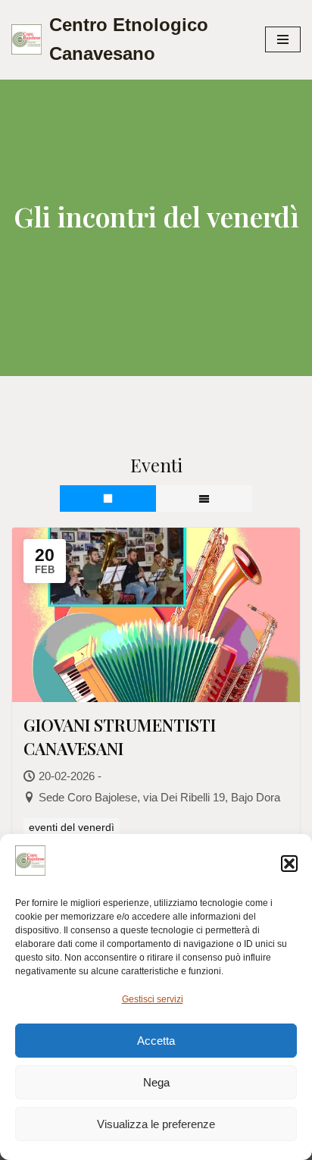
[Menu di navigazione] (283, 39)
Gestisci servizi (152, 999)
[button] (289, 863)
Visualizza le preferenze (156, 1124)
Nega (156, 1082)
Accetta (156, 1040)
